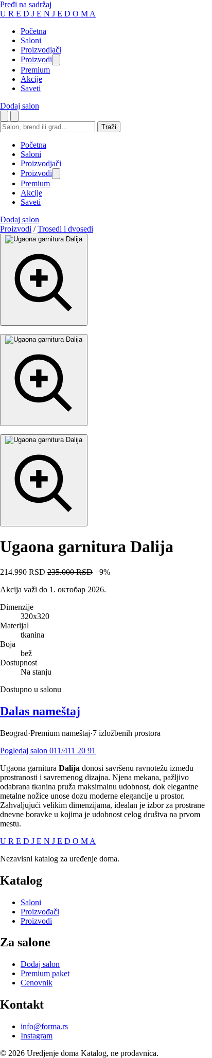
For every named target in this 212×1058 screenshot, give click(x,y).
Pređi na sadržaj (25, 4)
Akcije (31, 79)
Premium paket (45, 973)
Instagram (36, 1035)
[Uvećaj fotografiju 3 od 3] (43, 480)
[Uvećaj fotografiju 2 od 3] (43, 380)
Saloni (31, 40)
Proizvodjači (41, 49)
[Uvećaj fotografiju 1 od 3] (43, 280)
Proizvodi (36, 59)
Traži (108, 127)
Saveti (31, 88)
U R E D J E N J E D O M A (48, 13)
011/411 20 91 (72, 750)
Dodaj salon (19, 105)
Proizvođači (40, 911)
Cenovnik (36, 982)
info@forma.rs (44, 1026)
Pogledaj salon (24, 750)
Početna (33, 31)
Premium (35, 69)
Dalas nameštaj (40, 711)
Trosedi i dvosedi (65, 228)
